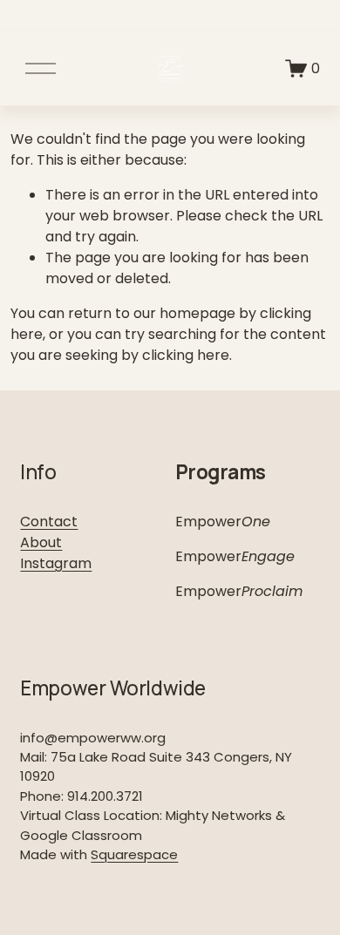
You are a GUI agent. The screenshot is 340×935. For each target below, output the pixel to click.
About (41, 542)
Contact (49, 522)
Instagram (56, 563)
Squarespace (134, 854)
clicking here (185, 355)
